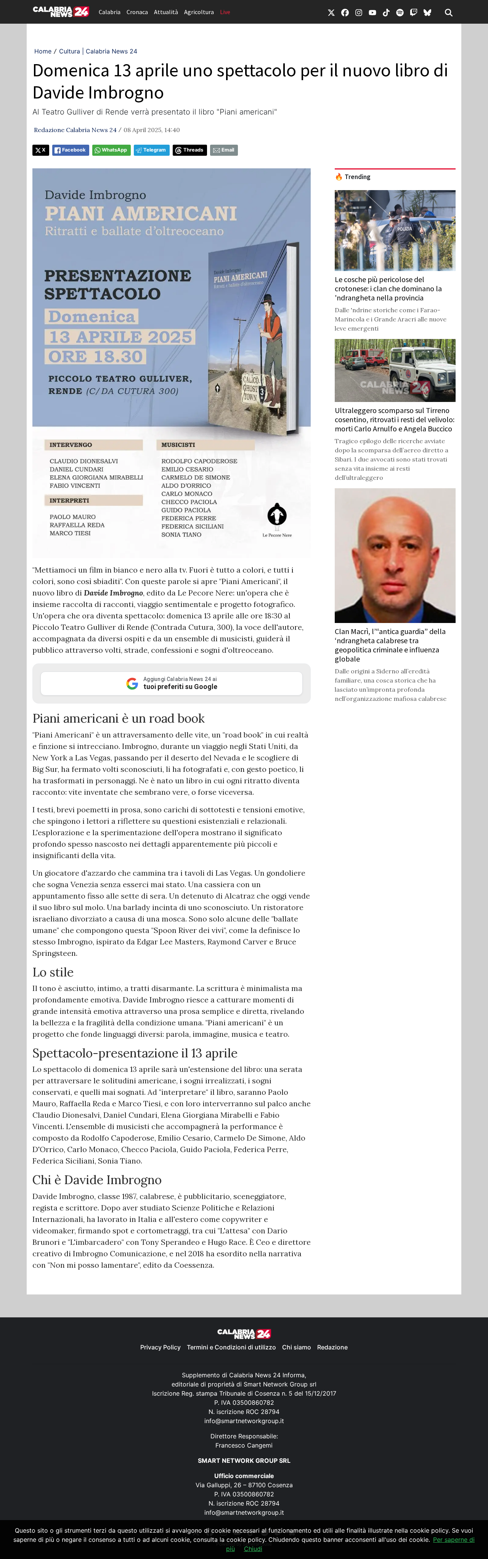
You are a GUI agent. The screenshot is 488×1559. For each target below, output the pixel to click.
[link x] (331, 12)
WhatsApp (114, 150)
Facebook (73, 150)
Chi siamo (296, 1347)
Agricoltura (199, 12)
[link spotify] (400, 12)
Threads (193, 150)
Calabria (109, 12)
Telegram (154, 150)
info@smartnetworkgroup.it (244, 1421)
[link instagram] (359, 12)
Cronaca (137, 12)
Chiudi (253, 1549)
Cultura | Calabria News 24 (98, 51)
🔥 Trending (353, 177)
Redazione (332, 1347)
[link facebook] (345, 12)
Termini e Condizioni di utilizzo (231, 1347)
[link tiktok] (386, 12)
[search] (449, 12)
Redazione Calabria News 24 (75, 130)
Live (225, 12)
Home (42, 51)
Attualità (166, 12)
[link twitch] (414, 12)
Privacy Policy (160, 1347)
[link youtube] (372, 12)
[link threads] (427, 12)
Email (228, 150)
